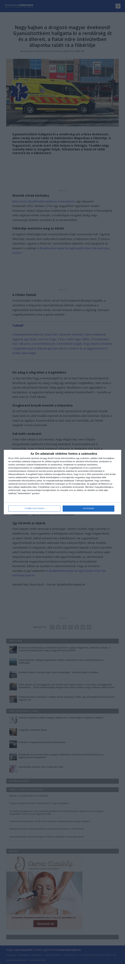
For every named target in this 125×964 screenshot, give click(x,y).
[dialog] (62, 482)
